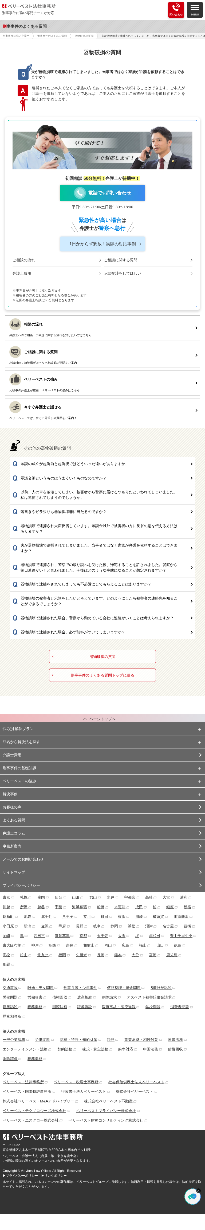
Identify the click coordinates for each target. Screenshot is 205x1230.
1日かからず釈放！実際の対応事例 (102, 244)
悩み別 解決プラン (18, 729)
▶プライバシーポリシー (20, 1176)
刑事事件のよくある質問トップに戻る (102, 675)
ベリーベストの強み (19, 781)
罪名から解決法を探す (21, 742)
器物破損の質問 (102, 656)
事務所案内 (12, 846)
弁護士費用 (22, 273)
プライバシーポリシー (21, 885)
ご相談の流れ (24, 260)
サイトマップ (14, 872)
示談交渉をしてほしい (122, 273)
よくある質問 (14, 820)
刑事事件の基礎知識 (19, 768)
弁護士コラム (14, 833)
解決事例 (10, 794)
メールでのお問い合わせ (23, 859)
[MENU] (195, 7)
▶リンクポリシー (54, 1176)
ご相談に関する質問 (120, 260)
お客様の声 (12, 807)
